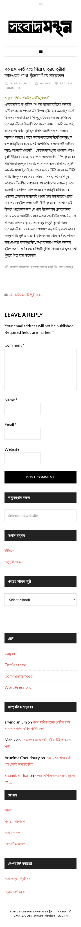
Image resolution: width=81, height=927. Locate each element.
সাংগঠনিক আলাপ (14, 843)
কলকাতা (35, 267)
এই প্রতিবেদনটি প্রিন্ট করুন (26, 294)
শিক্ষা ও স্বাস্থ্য (66, 267)
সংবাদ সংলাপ (12, 832)
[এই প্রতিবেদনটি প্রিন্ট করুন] (6, 294)
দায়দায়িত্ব (50, 915)
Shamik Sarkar (16, 775)
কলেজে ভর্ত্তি (47, 267)
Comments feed (18, 675)
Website (12, 449)
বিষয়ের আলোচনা (14, 821)
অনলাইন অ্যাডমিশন (19, 267)
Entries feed (15, 664)
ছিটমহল (9, 550)
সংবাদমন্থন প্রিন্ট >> (17, 878)
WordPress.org (18, 687)
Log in (9, 653)
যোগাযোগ (38, 915)
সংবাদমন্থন (40, 28)
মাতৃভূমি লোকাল (13, 561)
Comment (14, 345)
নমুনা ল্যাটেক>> (14, 891)
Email (10, 424)
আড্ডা (8, 809)
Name (10, 399)
